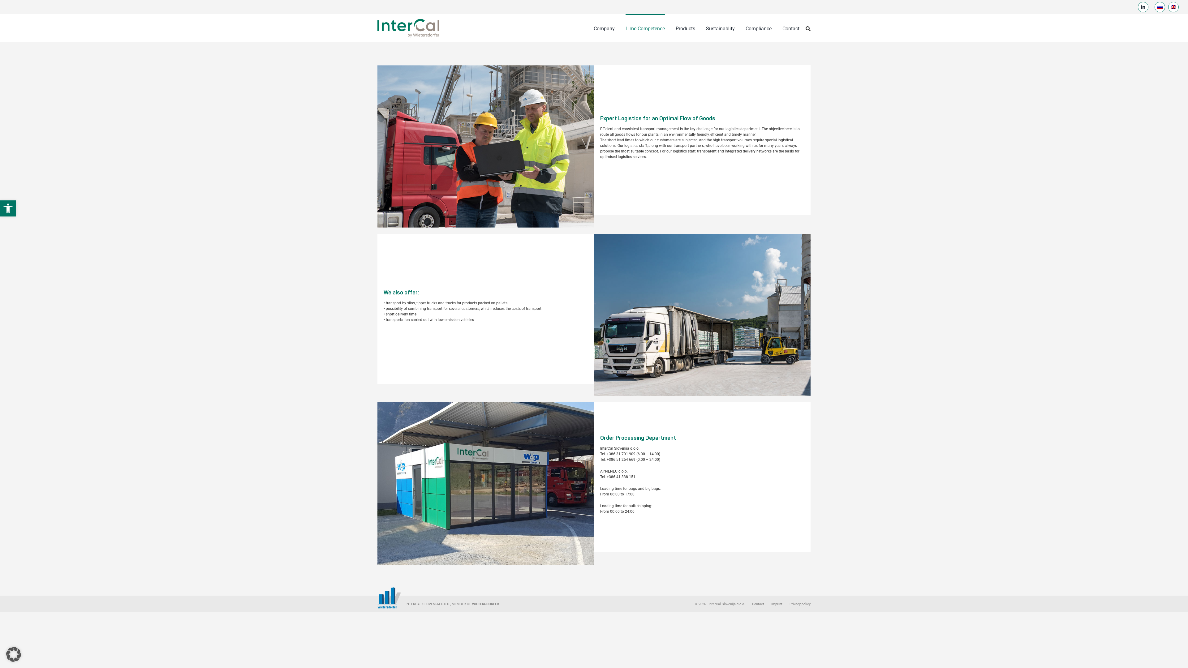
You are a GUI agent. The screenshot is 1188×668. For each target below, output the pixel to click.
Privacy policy (800, 604)
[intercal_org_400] (408, 19)
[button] (8, 208)
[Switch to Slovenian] (1159, 7)
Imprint (776, 604)
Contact (758, 604)
